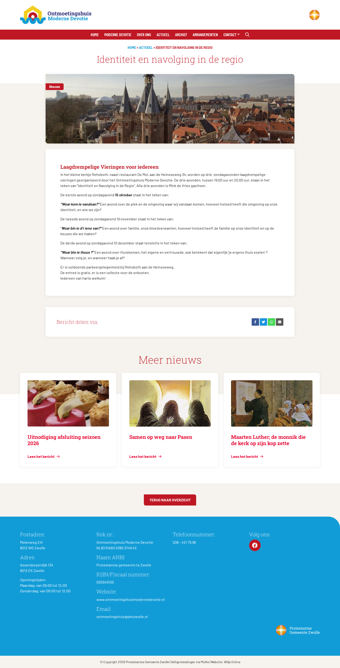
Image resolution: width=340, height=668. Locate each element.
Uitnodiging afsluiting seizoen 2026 (64, 440)
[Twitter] (263, 322)
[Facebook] (255, 322)
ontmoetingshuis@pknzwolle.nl (122, 616)
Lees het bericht (41, 456)
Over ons (144, 34)
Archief (181, 34)
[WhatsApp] (271, 322)
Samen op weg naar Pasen (160, 437)
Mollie (205, 662)
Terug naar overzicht (170, 500)
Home (95, 34)
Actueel (163, 34)
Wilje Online (232, 662)
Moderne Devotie (117, 34)
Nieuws (54, 87)
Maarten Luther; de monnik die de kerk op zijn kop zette (268, 440)
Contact (229, 34)
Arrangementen (205, 34)
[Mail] (279, 322)
